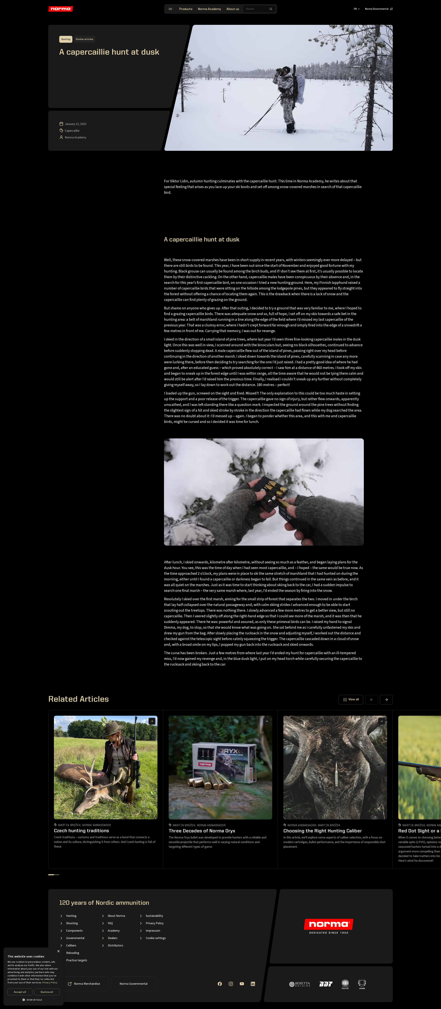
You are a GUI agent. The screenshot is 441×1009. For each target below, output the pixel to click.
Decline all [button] (47, 992)
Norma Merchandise (87, 984)
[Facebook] (220, 984)
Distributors (115, 945)
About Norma (116, 916)
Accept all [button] (20, 992)
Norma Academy (209, 9)
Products (185, 9)
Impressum (153, 931)
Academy (114, 931)
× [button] (58, 951)
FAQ (110, 923)
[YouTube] (242, 983)
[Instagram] (231, 984)
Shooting (72, 923)
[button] (34, 1000)
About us (233, 9)
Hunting (71, 916)
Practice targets (76, 960)
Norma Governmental (377, 9)
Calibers (71, 945)
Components (74, 931)
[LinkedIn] (253, 984)
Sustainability (154, 916)
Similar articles (84, 39)
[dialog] (33, 976)
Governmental (75, 938)
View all (353, 699)
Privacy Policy (154, 923)
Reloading (72, 953)
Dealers (112, 938)
